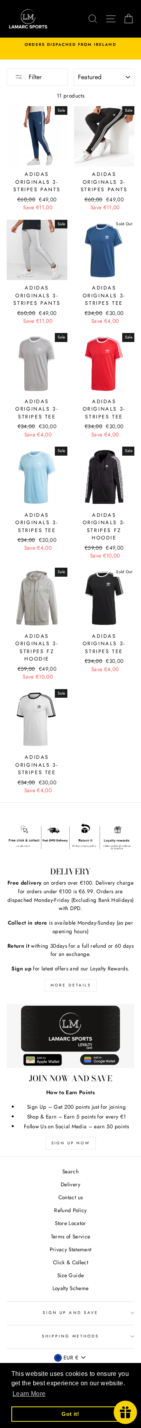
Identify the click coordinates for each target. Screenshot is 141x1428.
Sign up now (70, 1143)
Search (70, 1171)
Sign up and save (70, 1313)
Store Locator (70, 1223)
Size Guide (70, 1275)
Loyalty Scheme (70, 1288)
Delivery (70, 1184)
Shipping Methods (70, 1336)
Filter (34, 76)
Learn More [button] (29, 1393)
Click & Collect (70, 1262)
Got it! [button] (70, 1414)
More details (71, 985)
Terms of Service (70, 1236)
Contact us (70, 1197)
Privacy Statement (71, 1249)
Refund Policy (70, 1210)
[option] (70, 45)
